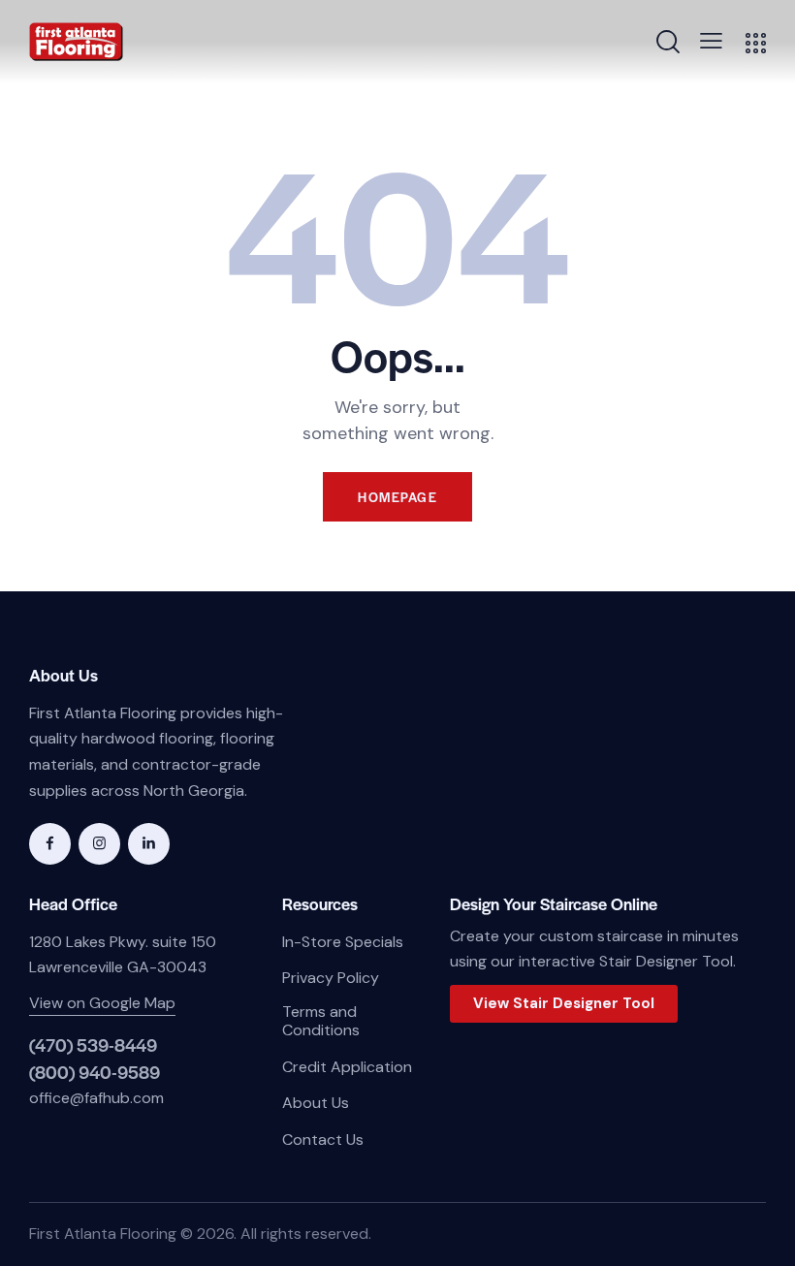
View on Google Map (102, 1003)
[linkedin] (149, 844)
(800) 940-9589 (94, 1071)
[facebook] (50, 844)
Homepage (397, 497)
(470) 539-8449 (93, 1044)
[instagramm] (99, 844)
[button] (711, 41)
